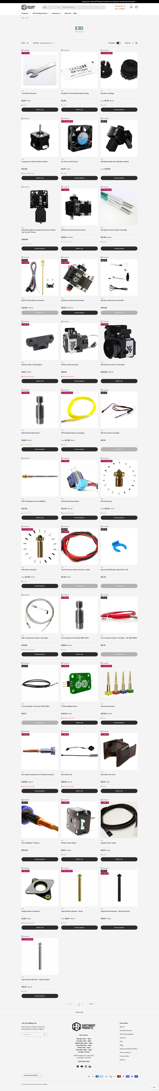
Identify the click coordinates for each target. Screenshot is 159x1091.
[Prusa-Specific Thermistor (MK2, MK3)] (40, 683)
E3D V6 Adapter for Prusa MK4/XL (34, 501)
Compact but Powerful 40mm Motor (35, 162)
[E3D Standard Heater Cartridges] (79, 410)
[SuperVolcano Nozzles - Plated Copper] (40, 956)
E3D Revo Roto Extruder (69, 365)
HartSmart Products (31, 1084)
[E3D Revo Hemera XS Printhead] (79, 277)
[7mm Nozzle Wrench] (40, 70)
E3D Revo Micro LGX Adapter (32, 365)
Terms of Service (125, 1052)
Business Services (126, 1030)
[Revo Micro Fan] (79, 751)
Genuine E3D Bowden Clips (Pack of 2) (114, 570)
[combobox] (74, 7)
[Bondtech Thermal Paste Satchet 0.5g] (79, 70)
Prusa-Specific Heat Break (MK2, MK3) (75, 638)
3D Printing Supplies (126, 1034)
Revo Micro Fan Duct (108, 775)
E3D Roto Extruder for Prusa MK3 (112, 365)
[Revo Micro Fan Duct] (119, 751)
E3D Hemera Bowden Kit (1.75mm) (73, 230)
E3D (27, 18)
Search (122, 1027)
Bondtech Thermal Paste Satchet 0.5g (75, 93)
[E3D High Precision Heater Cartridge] (119, 207)
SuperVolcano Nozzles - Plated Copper (36, 979)
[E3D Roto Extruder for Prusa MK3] (119, 341)
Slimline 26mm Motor (68, 843)
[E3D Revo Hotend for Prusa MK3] (119, 277)
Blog (75, 13)
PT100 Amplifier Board (69, 706)
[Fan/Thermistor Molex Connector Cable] (79, 546)
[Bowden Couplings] (119, 70)
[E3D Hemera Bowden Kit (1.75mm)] (79, 207)
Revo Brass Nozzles (108, 706)
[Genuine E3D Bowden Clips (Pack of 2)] (119, 546)
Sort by (35, 43)
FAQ (121, 1041)
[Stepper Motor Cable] (119, 820)
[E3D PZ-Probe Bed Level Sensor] (40, 277)
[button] (136, 7)
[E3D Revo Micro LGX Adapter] (40, 341)
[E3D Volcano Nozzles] (40, 546)
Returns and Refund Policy (128, 1049)
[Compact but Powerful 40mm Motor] (40, 138)
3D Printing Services (40, 13)
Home (23, 18)
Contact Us (56, 13)
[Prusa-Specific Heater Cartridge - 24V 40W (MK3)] (119, 615)
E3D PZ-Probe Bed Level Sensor (33, 300)
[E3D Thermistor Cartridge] (119, 410)
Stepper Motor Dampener (31, 911)
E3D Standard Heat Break (31, 433)
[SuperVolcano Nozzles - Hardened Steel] (119, 888)
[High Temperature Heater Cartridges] (40, 615)
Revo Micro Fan (66, 775)
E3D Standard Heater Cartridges (72, 433)
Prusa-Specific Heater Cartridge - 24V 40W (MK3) (119, 638)
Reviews (122, 1060)
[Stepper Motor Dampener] (40, 888)
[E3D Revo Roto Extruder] (79, 341)
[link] (68, 1004)
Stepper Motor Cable (108, 843)
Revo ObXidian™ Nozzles (30, 843)
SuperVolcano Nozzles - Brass (72, 911)
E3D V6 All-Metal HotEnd (70, 501)
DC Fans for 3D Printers (69, 162)
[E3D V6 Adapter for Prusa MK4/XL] (40, 478)
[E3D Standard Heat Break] (40, 410)
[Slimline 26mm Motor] (79, 820)
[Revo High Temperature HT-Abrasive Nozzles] (40, 751)
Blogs (121, 1045)
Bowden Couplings (107, 93)
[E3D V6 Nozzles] (119, 478)
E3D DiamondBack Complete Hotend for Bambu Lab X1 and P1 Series (39, 231)
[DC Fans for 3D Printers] (79, 138)
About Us (68, 13)
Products (25, 13)
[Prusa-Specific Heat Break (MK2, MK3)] (79, 615)
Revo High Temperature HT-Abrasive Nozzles (38, 775)
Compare (111, 43)
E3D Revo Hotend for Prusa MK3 (112, 300)
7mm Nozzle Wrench (29, 93)
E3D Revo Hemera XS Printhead (72, 300)
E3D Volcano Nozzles (29, 570)
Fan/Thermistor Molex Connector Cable (75, 570)
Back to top (79, 1012)
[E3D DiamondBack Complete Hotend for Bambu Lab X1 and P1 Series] (40, 207)
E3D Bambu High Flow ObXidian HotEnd (115, 162)
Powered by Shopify (42, 1084)
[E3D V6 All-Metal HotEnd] (79, 478)
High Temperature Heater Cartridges (35, 638)
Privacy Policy (124, 1056)
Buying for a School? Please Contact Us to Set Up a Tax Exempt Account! (108, 1)
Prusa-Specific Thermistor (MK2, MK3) (35, 706)
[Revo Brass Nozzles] (119, 683)
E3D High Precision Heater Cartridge (114, 230)
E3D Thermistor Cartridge (110, 433)
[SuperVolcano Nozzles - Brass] (79, 888)
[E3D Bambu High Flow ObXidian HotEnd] (119, 138)
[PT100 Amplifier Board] (79, 683)
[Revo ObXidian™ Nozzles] (40, 820)
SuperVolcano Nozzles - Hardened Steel (115, 911)
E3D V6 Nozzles (106, 501)
